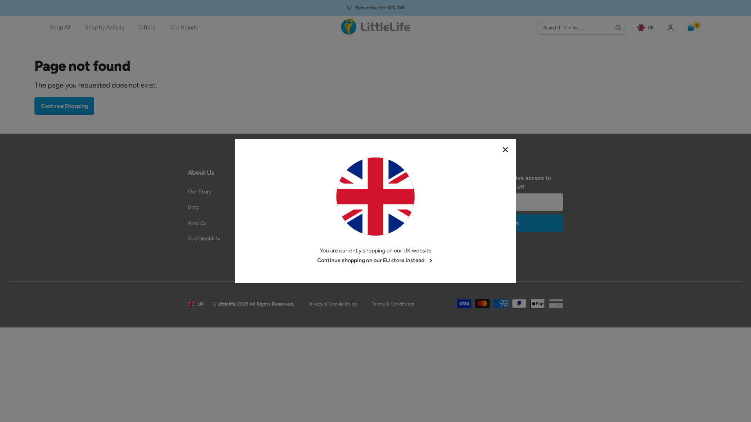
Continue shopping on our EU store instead (370, 260)
